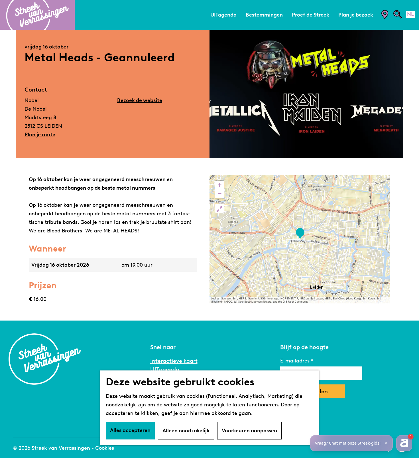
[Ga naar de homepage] (37, 15)
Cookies (104, 448)
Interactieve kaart (174, 360)
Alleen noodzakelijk (186, 430)
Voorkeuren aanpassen (249, 430)
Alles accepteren (130, 430)
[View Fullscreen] (219, 208)
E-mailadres (295, 361)
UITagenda (164, 369)
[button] (300, 233)
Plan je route (40, 134)
